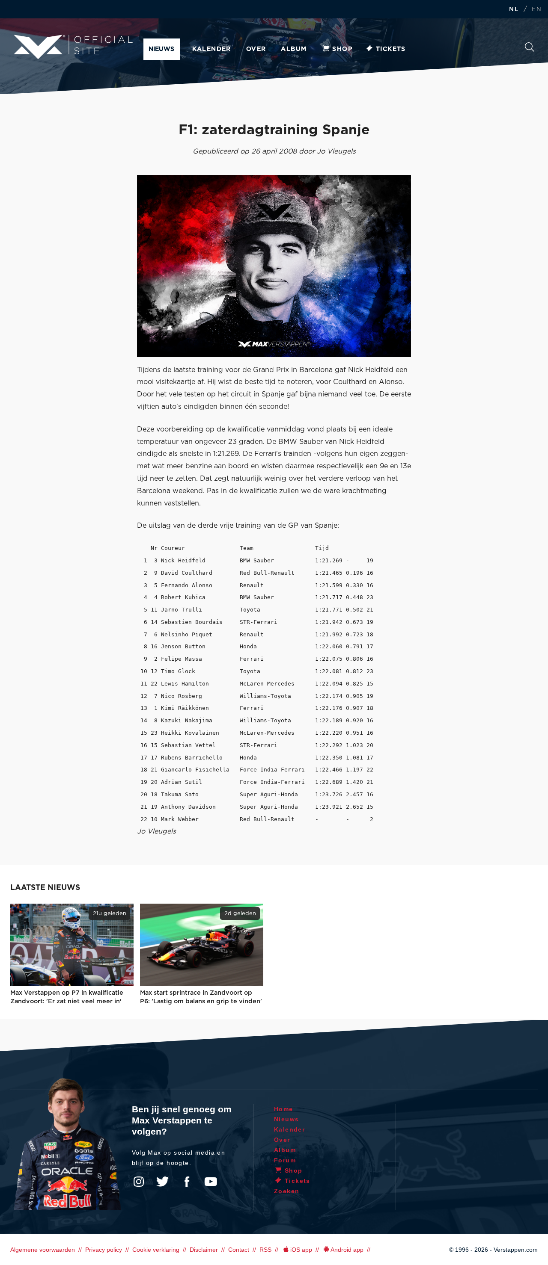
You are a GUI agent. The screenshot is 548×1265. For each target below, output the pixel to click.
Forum (285, 1160)
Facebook (187, 1181)
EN (537, 9)
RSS (265, 1249)
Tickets (391, 49)
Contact (238, 1249)
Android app (347, 1249)
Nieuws (161, 49)
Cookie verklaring (155, 1249)
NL (513, 9)
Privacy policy (103, 1249)
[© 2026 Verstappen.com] (274, 266)
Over (256, 49)
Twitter (163, 1181)
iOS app (301, 1249)
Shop (342, 49)
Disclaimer (204, 1249)
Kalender (211, 49)
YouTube (210, 1181)
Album (294, 49)
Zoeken (529, 49)
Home (283, 1108)
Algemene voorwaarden (42, 1249)
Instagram (139, 1181)
